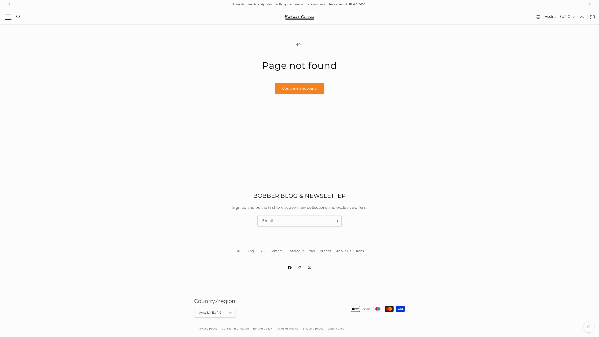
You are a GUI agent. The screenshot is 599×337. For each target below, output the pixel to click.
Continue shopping (299, 88)
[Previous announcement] (9, 4)
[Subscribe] (336, 221)
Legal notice (336, 328)
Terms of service (287, 328)
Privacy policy (208, 328)
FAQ (262, 251)
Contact (276, 251)
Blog (250, 251)
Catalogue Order (301, 251)
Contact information (235, 328)
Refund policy (262, 328)
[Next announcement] (590, 4)
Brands (326, 251)
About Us (344, 251)
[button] (8, 17)
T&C (238, 251)
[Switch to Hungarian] (538, 17)
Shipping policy (313, 328)
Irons (360, 251)
